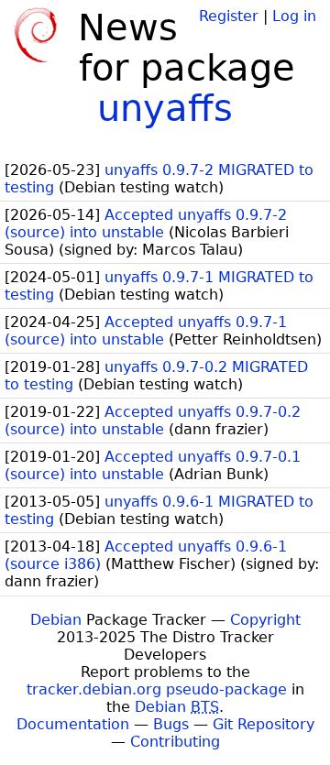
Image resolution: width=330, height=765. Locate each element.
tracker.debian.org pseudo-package (157, 689)
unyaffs (165, 108)
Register (228, 16)
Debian (56, 619)
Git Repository (263, 724)
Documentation (72, 724)
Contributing (175, 741)
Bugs (171, 724)
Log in (294, 16)
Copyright (265, 619)
